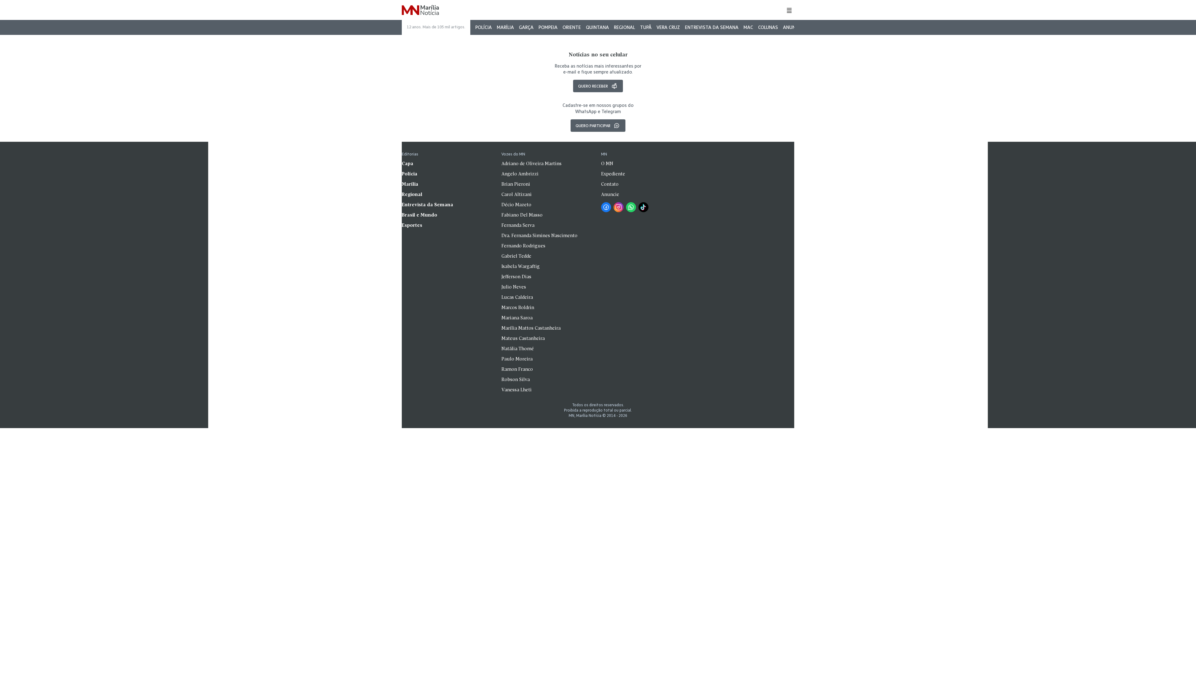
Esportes (412, 225)
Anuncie (792, 27)
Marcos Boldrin (517, 307)
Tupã (646, 27)
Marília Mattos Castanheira (531, 328)
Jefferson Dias (516, 276)
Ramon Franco (517, 369)
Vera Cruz (668, 27)
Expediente (613, 174)
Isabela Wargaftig (520, 266)
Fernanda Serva (517, 225)
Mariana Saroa (517, 318)
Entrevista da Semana (711, 27)
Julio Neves (513, 287)
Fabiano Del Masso (522, 215)
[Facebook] (606, 207)
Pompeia (548, 27)
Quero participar (593, 125)
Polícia (483, 27)
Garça (526, 27)
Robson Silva (515, 379)
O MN (607, 163)
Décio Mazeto (516, 205)
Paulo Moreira (517, 359)
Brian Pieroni (515, 184)
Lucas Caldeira (517, 297)
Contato (610, 184)
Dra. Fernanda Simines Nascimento (539, 235)
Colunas (768, 27)
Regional (624, 27)
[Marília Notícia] (420, 10)
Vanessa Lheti (516, 390)
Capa (407, 163)
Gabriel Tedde (516, 256)
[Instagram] (619, 207)
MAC (748, 27)
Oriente (571, 27)
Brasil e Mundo (419, 215)
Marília (505, 27)
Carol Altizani (516, 194)
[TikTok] (643, 207)
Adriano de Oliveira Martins (531, 163)
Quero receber (593, 86)
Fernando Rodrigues (523, 246)
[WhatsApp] (631, 207)
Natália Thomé (517, 348)
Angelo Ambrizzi (520, 174)
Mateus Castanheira (523, 338)
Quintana (597, 27)
